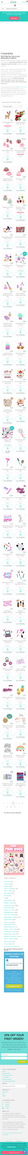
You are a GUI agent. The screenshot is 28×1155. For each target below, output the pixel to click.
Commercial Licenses (10, 946)
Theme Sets (7, 922)
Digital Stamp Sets (9, 927)
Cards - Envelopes (9, 888)
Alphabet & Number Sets (11, 936)
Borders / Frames (9, 910)
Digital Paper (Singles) (11, 917)
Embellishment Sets (10, 931)
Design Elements (9, 905)
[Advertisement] (14, 36)
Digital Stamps (8, 919)
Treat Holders (8, 900)
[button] (2, 2)
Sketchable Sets (9, 924)
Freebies (6, 884)
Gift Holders (7, 893)
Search (3, 8)
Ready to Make (8, 903)
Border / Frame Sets (10, 929)
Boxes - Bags (8, 891)
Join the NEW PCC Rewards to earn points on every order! (14, 13)
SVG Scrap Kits (8, 941)
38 (11, 807)
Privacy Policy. (11, 1147)
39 (14, 807)
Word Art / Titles (9, 915)
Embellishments (9, 912)
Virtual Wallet (8, 944)
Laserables (7, 881)
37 (7, 807)
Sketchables (7, 907)
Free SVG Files (22, 87)
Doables (6, 886)
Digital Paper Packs (10, 934)
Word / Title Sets (9, 939)
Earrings (6, 895)
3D (5, 898)
